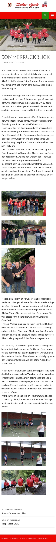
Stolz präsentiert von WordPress (35, 538)
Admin (21, 62)
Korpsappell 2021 (10, 522)
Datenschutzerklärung (10, 538)
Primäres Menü (52, 15)
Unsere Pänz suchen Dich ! (14, 511)
